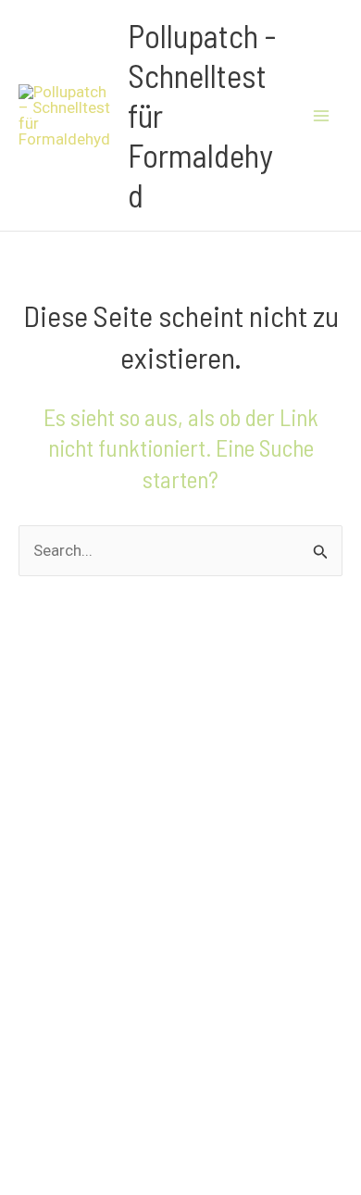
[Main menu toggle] (322, 115)
